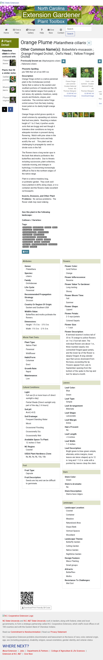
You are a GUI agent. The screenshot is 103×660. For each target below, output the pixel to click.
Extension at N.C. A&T (12, 654)
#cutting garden (27, 230)
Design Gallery (31, 31)
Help (42, 33)
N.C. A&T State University (35, 621)
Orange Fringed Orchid (37, 53)
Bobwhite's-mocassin (77, 49)
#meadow (25, 246)
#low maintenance (43, 232)
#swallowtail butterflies (29, 232)
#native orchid (53, 244)
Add (26, 252)
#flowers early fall (39, 234)
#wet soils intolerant (28, 239)
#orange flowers (27, 234)
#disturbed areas (27, 242)
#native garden (27, 227)
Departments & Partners (37, 651)
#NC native (39, 239)
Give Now (51, 31)
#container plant (41, 237)
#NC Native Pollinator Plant (39, 244)
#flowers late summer (29, 237)
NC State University (11, 621)
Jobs (22, 651)
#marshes (47, 239)
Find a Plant (18, 31)
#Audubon (48, 227)
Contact (61, 33)
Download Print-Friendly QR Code (37, 608)
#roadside (37, 242)
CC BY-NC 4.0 (71, 93)
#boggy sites (26, 244)
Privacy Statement (58, 632)
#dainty (55, 227)
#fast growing (45, 242)
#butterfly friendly (38, 227)
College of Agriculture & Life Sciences (68, 651)
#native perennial (38, 230)
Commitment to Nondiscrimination (26, 632)
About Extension (10, 651)
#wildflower (33, 246)
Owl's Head (63, 53)
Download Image (70, 96)
